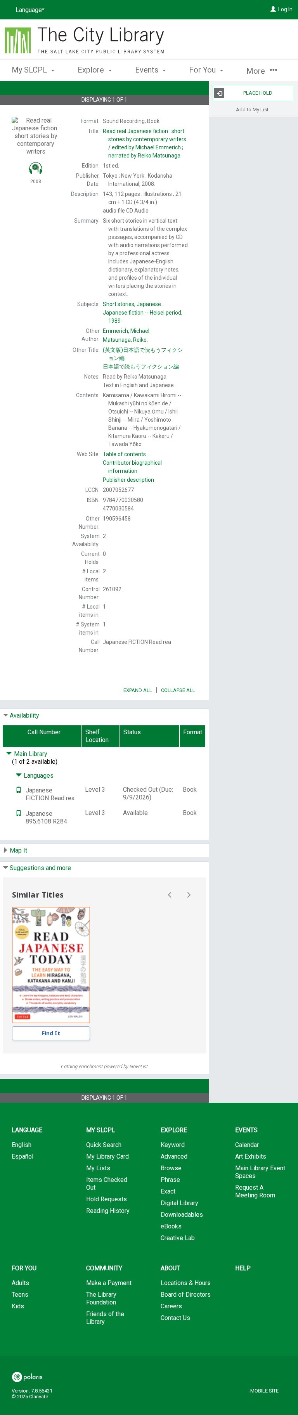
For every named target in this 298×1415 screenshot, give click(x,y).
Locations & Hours (186, 1283)
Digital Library (179, 1203)
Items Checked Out (106, 1183)
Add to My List (252, 109)
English (21, 1145)
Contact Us (175, 1318)
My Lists (98, 1168)
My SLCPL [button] (30, 69)
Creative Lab (178, 1238)
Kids (18, 1306)
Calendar (247, 1145)
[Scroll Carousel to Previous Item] (170, 895)
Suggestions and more (40, 868)
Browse (171, 1168)
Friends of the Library (105, 1317)
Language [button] (27, 1130)
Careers (171, 1306)
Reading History (108, 1210)
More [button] (256, 71)
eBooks (171, 1226)
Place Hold (257, 93)
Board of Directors (186, 1294)
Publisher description (128, 480)
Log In (285, 9)
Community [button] (104, 1268)
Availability (24, 715)
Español (22, 1156)
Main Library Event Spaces (260, 1172)
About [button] (170, 1268)
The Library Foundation (101, 1298)
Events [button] (147, 69)
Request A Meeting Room (255, 1191)
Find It (51, 1033)
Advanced (174, 1156)
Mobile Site (264, 1391)
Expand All (137, 690)
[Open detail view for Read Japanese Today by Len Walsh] (51, 965)
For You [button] (203, 69)
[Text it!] (19, 790)
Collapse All (178, 690)
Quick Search (103, 1145)
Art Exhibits (250, 1156)
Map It (18, 850)
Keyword (173, 1145)
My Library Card (107, 1156)
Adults (20, 1283)
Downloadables (182, 1214)
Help (243, 1268)
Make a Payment (109, 1283)
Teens (20, 1294)
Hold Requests (106, 1199)
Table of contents (124, 454)
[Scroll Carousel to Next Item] (188, 895)
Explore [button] (92, 69)
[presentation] (51, 965)
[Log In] (273, 9)
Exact (168, 1191)
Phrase (170, 1179)
